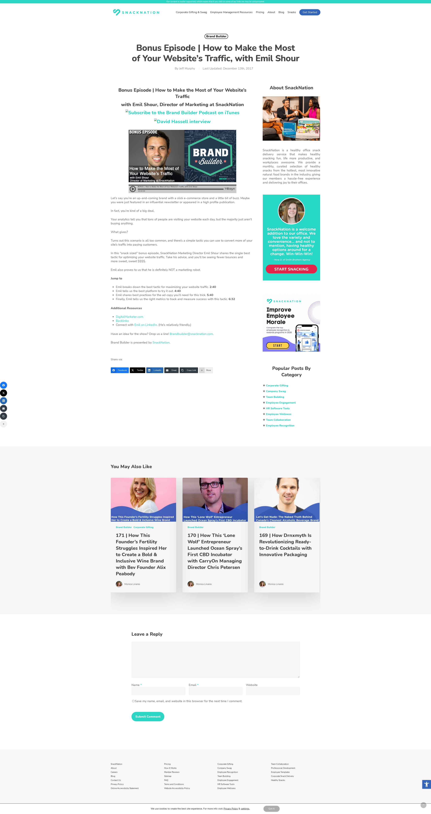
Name (136, 685)
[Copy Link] (3, 416)
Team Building (224, 776)
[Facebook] (3, 385)
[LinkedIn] (3, 400)
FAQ (166, 780)
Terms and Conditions (174, 784)
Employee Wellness (227, 788)
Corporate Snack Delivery (282, 776)
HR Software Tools (226, 784)
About (114, 768)
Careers (114, 772)
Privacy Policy (117, 784)
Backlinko (122, 321)
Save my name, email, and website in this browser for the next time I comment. (188, 701)
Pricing (167, 764)
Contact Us (116, 780)
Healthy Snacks (278, 780)
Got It (272, 808)
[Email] (3, 408)
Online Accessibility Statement (125, 788)
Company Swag (225, 768)
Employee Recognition (228, 772)
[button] (426, 784)
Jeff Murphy (187, 68)
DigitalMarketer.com (129, 317)
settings (245, 808)
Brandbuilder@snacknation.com (191, 334)
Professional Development (283, 768)
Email (193, 685)
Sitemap (167, 776)
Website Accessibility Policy (177, 788)
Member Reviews (171, 772)
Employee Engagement (228, 780)
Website (251, 685)
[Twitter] (3, 392)
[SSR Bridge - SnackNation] (291, 353)
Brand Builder (216, 36)
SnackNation (161, 342)
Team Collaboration (280, 764)
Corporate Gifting (144, 527)
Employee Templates (280, 772)
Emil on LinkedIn (145, 325)
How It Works (170, 768)
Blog (113, 776)
